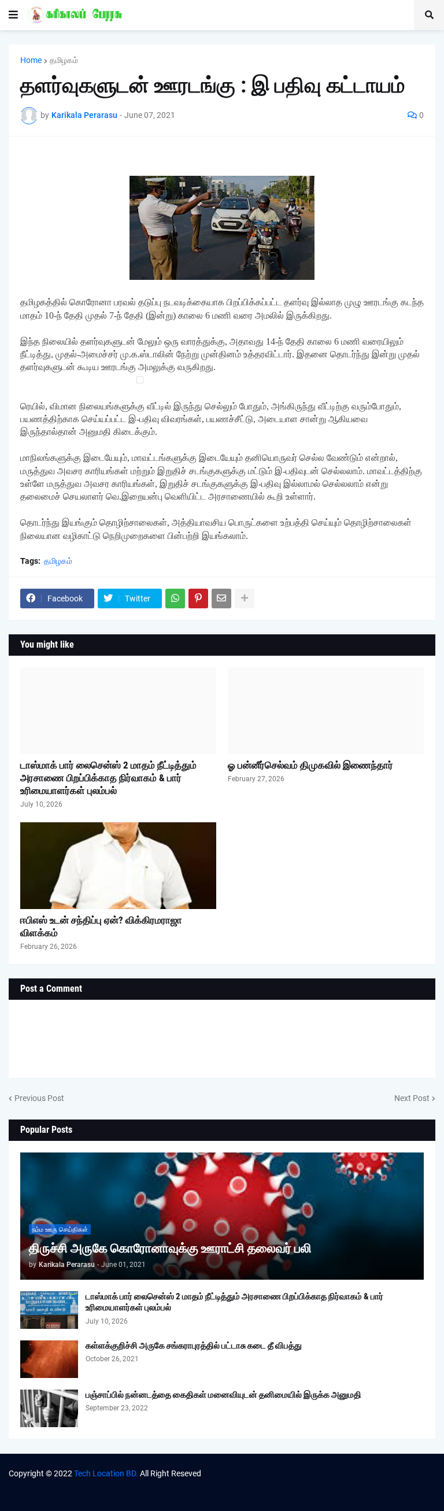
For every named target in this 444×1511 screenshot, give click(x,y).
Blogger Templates (301, 1484)
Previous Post (39, 1098)
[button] (13, 15)
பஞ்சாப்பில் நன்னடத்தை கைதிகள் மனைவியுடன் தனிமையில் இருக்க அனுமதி (223, 1395)
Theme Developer (177, 1484)
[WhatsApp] (175, 598)
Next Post (412, 1098)
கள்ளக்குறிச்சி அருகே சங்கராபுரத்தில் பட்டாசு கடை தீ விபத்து (194, 1345)
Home (31, 60)
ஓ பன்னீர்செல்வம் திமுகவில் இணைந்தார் (310, 765)
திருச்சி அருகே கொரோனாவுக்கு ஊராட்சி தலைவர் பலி (170, 1248)
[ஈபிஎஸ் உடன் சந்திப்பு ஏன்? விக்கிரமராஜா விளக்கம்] (118, 865)
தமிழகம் (64, 60)
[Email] (221, 598)
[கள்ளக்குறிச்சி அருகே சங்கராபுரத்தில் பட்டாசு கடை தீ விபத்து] (49, 1359)
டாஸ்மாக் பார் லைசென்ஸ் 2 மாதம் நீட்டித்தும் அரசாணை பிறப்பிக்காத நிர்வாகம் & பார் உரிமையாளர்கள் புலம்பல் (108, 777)
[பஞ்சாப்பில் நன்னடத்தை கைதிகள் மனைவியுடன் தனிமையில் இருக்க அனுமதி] (49, 1408)
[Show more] (244, 598)
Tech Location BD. (106, 1473)
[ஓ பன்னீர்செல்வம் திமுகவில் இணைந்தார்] (326, 710)
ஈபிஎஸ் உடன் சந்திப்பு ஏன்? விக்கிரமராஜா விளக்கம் (101, 926)
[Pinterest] (198, 598)
